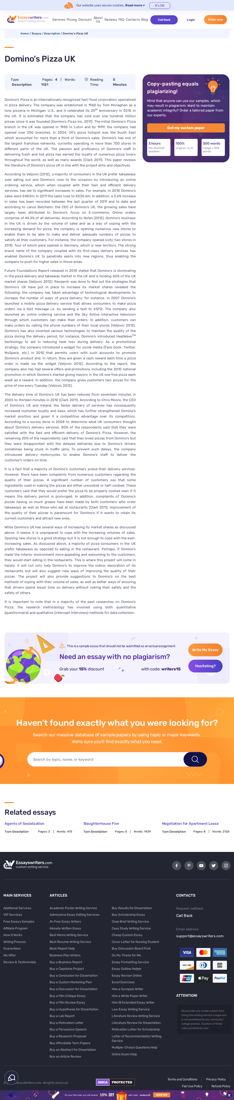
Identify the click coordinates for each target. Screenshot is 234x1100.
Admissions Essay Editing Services (74, 915)
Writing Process (14, 942)
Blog (144, 19)
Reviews (111, 19)
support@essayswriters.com (200, 936)
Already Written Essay (65, 928)
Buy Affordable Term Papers (70, 1043)
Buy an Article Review (65, 1056)
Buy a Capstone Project (67, 969)
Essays (36, 33)
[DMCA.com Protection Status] (115, 1084)
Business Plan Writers (65, 955)
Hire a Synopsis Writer (127, 989)
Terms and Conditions (182, 1079)
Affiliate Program (15, 928)
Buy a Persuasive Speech (68, 1029)
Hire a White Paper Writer (130, 996)
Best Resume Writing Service (70, 942)
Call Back (164, 19)
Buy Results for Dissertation (132, 908)
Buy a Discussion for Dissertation (73, 989)
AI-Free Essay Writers (65, 922)
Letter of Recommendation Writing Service (136, 1038)
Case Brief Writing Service (130, 922)
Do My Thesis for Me (126, 955)
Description (52, 33)
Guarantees (12, 948)
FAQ (121, 19)
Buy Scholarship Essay (128, 915)
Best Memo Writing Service (69, 935)
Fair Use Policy (192, 1086)
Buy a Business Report (66, 962)
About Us (98, 19)
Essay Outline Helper (126, 969)
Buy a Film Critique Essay (68, 996)
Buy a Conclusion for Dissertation (74, 976)
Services (58, 19)
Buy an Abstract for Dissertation (73, 1050)
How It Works (12, 935)
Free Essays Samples (18, 922)
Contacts (133, 19)
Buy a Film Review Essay (67, 1002)
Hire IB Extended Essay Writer (133, 1002)
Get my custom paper (186, 128)
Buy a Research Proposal (68, 1036)
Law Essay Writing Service (131, 1009)
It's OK (160, 6)
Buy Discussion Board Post (131, 948)
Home (25, 33)
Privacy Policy (216, 1079)
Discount (85, 19)
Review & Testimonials (19, 962)
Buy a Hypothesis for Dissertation (74, 1009)
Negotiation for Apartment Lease (190, 823)
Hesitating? (205, 666)
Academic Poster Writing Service (73, 908)
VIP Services (12, 915)
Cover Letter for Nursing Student (135, 942)
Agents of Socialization (24, 823)
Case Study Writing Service (131, 928)
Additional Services (17, 908)
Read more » (135, 5)
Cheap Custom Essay (127, 935)
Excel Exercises (123, 982)
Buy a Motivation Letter (66, 1023)
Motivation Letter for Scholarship (136, 1029)
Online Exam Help (124, 1054)
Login (191, 19)
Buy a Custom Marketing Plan (71, 982)
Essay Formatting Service (130, 962)
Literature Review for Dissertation (136, 1023)
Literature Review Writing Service (136, 1016)
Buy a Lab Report (62, 1016)
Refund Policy (221, 1086)
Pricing (72, 19)
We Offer (9, 955)
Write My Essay (205, 650)
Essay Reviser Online (127, 976)
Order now (215, 19)
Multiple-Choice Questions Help (134, 1047)
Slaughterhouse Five (101, 823)
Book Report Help (62, 948)
